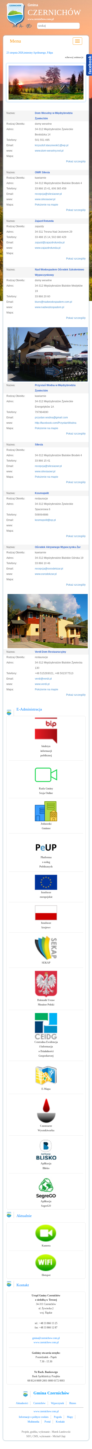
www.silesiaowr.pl (45, 199)
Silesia (39, 444)
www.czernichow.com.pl (41, 19)
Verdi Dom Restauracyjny (50, 651)
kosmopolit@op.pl (45, 520)
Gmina (33, 5)
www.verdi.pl (42, 684)
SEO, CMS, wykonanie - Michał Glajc (46, 1436)
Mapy (70, 1416)
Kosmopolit (42, 493)
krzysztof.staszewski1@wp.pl (51, 145)
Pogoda (58, 1416)
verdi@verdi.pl (43, 678)
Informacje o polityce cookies (34, 1416)
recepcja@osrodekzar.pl (49, 568)
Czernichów (54, 12)
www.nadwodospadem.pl (49, 307)
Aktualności (22, 1403)
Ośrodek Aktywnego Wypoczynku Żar (58, 547)
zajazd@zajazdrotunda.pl (50, 242)
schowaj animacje (74, 57)
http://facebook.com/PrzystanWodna (55, 422)
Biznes (72, 1403)
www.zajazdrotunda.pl (48, 247)
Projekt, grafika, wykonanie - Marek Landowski (46, 1431)
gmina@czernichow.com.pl (46, 1338)
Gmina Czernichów (51, 1393)
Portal (47, 1421)
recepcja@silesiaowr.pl (48, 193)
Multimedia (33, 1421)
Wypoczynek (57, 1403)
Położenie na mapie (46, 204)
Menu (15, 41)
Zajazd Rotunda (44, 221)
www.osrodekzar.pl (46, 574)
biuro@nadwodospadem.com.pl (53, 301)
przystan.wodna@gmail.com (51, 417)
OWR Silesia (42, 172)
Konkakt (60, 1421)
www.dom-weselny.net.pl (49, 150)
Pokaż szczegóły (76, 161)
